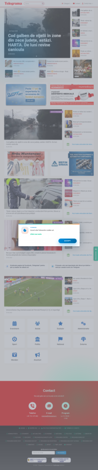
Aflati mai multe (36, 234)
